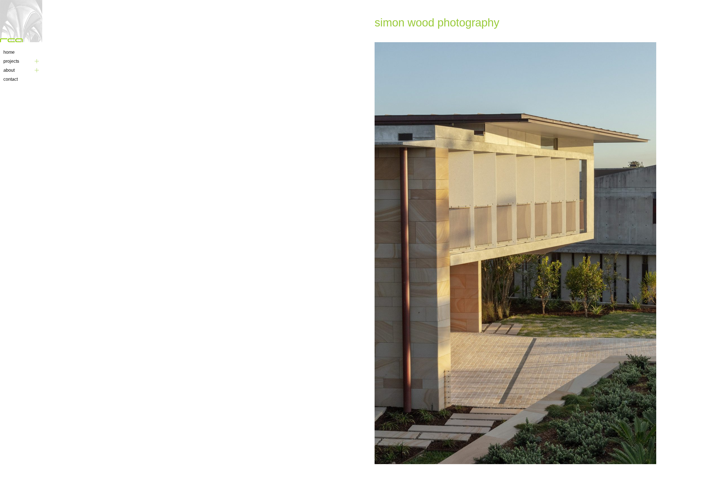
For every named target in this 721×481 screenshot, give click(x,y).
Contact (10, 79)
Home (9, 52)
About (9, 70)
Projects (11, 61)
